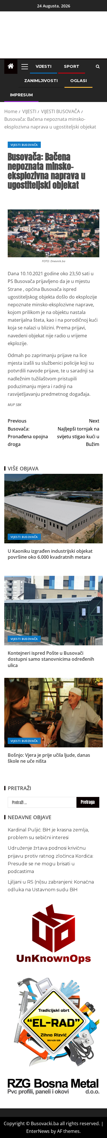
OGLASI (78, 80)
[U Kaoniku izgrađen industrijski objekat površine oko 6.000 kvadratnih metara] (53, 508)
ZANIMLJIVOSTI (41, 80)
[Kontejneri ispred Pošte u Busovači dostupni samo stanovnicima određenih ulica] (53, 610)
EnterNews (38, 1131)
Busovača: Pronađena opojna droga (28, 432)
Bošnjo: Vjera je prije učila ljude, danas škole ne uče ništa (49, 758)
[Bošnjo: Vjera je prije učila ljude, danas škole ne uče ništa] (53, 712)
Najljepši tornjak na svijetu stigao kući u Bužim (78, 432)
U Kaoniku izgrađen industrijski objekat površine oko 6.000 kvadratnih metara (50, 554)
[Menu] (24, 66)
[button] (24, 66)
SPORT (71, 66)
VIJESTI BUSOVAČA (24, 145)
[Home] (11, 66)
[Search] (97, 66)
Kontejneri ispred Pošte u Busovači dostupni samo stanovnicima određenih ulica (51, 659)
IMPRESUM (21, 94)
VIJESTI (43, 66)
